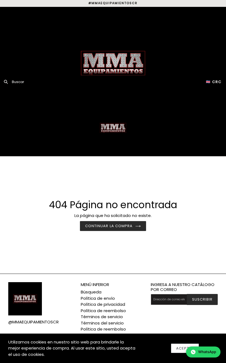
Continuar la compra (109, 226)
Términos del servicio (102, 323)
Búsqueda (91, 292)
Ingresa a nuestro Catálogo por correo (182, 287)
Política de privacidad (103, 304)
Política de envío (98, 298)
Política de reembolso (103, 311)
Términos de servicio (102, 317)
